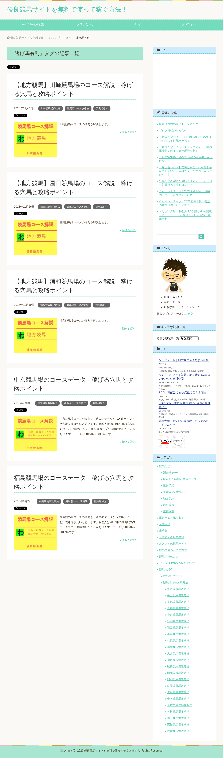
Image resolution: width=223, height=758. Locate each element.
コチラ (189, 313)
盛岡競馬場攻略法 (178, 685)
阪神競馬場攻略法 (178, 608)
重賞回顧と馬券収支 (171, 517)
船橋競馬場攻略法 (178, 666)
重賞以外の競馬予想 (175, 491)
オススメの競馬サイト (173, 543)
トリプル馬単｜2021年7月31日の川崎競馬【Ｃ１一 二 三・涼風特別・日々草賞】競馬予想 (185, 215)
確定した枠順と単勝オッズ (180, 479)
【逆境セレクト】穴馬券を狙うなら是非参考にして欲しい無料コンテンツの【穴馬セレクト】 (185, 171)
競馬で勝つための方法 (173, 550)
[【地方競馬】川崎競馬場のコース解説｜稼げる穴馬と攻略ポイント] (35, 154)
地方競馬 (168, 498)
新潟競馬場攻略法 (178, 621)
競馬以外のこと (169, 556)
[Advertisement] (183, 81)
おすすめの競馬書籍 (171, 537)
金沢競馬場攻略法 (178, 698)
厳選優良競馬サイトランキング (178, 124)
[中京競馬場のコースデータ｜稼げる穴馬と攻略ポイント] (35, 448)
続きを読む (129, 131)
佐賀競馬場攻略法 (178, 731)
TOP (40, 37)
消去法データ (171, 472)
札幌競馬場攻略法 (178, 640)
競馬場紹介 (102, 108)
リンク (137, 24)
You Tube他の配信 (33, 24)
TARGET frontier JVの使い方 (177, 563)
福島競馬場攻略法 (49, 501)
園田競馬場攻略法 (50, 206)
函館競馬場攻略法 (178, 647)
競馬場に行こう (173, 575)
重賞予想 (168, 485)
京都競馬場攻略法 (178, 601)
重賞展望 (168, 511)
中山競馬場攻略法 (178, 595)
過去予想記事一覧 (168, 338)
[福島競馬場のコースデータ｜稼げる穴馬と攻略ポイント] (35, 546)
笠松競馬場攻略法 (178, 711)
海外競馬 (168, 504)
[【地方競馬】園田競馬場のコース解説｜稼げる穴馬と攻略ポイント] (35, 252)
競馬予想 (164, 466)
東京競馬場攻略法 (178, 588)
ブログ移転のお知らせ (173, 130)
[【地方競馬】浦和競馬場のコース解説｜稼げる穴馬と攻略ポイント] (35, 350)
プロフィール (190, 24)
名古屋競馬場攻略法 (179, 705)
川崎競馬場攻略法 (50, 108)
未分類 (163, 530)
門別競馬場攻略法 (178, 679)
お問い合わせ (85, 24)
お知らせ (164, 524)
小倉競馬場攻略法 (178, 634)
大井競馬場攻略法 (178, 653)
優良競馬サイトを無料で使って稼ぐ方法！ (67, 9)
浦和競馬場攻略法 (50, 304)
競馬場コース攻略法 (78, 108)
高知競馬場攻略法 (178, 724)
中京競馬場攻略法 (47, 403)
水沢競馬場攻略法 (178, 692)
